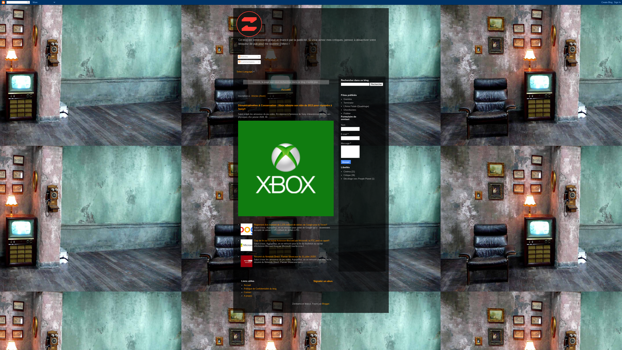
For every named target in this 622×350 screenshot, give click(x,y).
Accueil (286, 89)
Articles (244, 57)
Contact (247, 292)
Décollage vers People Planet (357, 179)
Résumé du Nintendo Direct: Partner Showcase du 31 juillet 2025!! (285, 256)
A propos (248, 296)
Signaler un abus (323, 281)
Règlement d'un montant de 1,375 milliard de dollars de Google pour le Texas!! (290, 225)
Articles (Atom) (258, 96)
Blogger (325, 304)
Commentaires (247, 62)
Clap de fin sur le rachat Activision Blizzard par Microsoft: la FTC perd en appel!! (291, 240)
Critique (347, 175)
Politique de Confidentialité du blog (260, 288)
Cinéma (347, 171)
